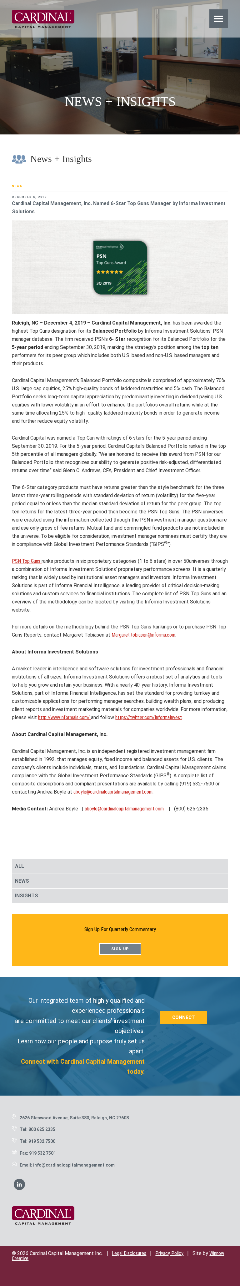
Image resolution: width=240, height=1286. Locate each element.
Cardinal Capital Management (43, 18)
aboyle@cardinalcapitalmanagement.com (112, 792)
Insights (26, 896)
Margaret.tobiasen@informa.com (143, 635)
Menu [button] (218, 19)
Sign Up (120, 949)
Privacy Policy (169, 1253)
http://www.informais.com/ (64, 717)
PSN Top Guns (27, 561)
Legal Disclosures (129, 1253)
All (19, 866)
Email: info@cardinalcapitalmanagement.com (67, 1164)
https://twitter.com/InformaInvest (148, 717)
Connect (183, 1017)
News (17, 186)
